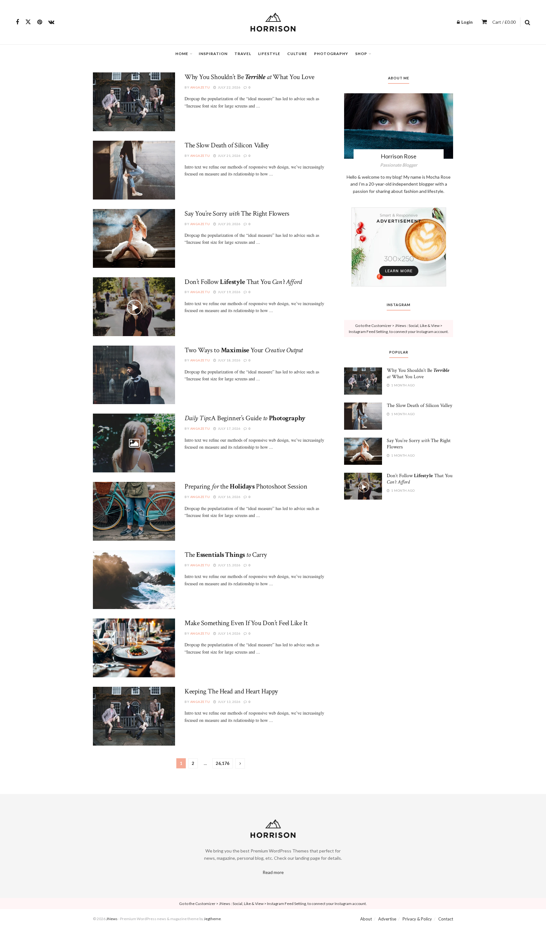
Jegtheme (212, 918)
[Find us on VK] (51, 22)
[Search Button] (527, 22)
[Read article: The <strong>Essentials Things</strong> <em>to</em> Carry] (134, 579)
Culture (297, 53)
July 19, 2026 (228, 292)
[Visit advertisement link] (398, 246)
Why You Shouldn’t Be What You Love (249, 77)
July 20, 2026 (228, 224)
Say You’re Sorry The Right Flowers (237, 213)
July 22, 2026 (228, 87)
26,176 (222, 763)
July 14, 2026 (228, 633)
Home (181, 53)
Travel (242, 53)
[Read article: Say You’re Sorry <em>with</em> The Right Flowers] (134, 238)
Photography (331, 53)
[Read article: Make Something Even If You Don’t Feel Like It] (134, 647)
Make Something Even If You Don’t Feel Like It (246, 623)
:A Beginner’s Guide (245, 418)
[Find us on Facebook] (17, 22)
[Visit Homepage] (273, 22)
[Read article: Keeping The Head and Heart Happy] (134, 716)
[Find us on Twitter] (28, 22)
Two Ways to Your (244, 350)
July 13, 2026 (228, 702)
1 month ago (403, 385)
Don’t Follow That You (243, 281)
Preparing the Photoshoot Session (246, 486)
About (366, 918)
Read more (273, 872)
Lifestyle (269, 53)
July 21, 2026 (228, 155)
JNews (112, 918)
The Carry (226, 554)
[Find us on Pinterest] (39, 22)
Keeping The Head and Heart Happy (231, 691)
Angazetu (200, 87)
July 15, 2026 (228, 565)
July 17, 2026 (228, 428)
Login (466, 22)
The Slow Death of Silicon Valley (227, 145)
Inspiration (213, 53)
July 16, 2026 (228, 497)
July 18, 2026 (228, 360)
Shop (361, 53)
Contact (445, 918)
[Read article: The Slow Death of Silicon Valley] (134, 170)
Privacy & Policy (417, 918)
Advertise (387, 918)
